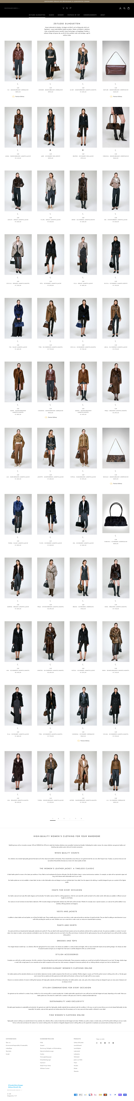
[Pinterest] (100, 1043)
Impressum (42, 1063)
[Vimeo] (109, 1043)
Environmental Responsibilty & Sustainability (17, 1045)
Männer (61, 15)
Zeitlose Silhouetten (37, 15)
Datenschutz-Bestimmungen (47, 1051)
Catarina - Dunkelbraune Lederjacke (50, 410)
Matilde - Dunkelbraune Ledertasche (116, 90)
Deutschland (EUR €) (11, 8)
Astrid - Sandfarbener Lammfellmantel (83, 800)
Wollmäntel (76, 1057)
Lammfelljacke (77, 1048)
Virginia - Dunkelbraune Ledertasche (116, 156)
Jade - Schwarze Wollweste (50, 156)
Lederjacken (77, 1054)
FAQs (41, 1042)
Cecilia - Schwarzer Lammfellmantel (83, 347)
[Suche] (124, 8)
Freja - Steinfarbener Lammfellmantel (50, 606)
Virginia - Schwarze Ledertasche (115, 541)
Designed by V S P (12, 1096)
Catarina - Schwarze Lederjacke (83, 734)
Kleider (75, 1068)
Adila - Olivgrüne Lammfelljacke (115, 347)
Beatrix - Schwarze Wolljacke (83, 156)
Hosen (75, 1063)
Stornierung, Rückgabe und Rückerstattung (50, 1048)
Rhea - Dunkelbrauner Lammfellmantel (115, 670)
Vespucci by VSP (73, 15)
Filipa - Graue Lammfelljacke (51, 219)
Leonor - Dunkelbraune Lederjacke (51, 90)
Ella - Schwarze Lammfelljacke (18, 734)
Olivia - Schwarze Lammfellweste (116, 283)
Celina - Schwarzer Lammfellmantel (116, 734)
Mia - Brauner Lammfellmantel (18, 800)
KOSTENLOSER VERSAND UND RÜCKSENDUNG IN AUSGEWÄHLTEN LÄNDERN (67, 1)
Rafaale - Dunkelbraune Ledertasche (116, 477)
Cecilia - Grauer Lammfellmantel (18, 283)
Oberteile (76, 1071)
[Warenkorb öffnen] (128, 8)
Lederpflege (9, 1048)
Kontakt (7, 1054)
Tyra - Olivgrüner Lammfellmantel (51, 347)
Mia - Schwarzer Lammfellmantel (18, 670)
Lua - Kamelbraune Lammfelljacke (18, 477)
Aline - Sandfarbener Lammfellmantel (83, 90)
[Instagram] (96, 1043)
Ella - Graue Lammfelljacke (83, 283)
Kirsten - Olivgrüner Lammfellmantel (51, 670)
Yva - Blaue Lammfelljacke (18, 347)
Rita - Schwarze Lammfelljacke (50, 283)
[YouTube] (105, 1043)
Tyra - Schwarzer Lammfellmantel (51, 734)
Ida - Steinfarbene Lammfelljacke (115, 219)
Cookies (42, 1054)
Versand (42, 1045)
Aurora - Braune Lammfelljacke (18, 606)
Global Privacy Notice (45, 1065)
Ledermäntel (77, 1051)
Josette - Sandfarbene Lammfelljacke (51, 477)
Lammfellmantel (78, 1045)
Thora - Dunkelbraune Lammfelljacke (51, 800)
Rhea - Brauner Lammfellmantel (116, 606)
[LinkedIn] (113, 1043)
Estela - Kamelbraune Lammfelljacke (83, 477)
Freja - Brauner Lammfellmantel (116, 410)
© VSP (9, 1094)
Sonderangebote (90, 15)
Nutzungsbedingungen (46, 1057)
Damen (51, 15)
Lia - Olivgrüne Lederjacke (116, 800)
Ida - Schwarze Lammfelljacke (83, 543)
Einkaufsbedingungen (45, 1060)
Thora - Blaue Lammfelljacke (18, 543)
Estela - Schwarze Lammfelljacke (83, 670)
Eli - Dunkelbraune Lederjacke (18, 90)
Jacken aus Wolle (78, 1060)
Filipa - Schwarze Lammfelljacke (50, 543)
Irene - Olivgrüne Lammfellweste (83, 219)
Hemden (76, 1065)
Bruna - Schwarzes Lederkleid (83, 606)
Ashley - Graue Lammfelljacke (18, 219)
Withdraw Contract (44, 1068)
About (103, 15)
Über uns (8, 1042)
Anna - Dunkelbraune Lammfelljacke (18, 156)
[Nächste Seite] (81, 819)
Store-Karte (8, 1051)
